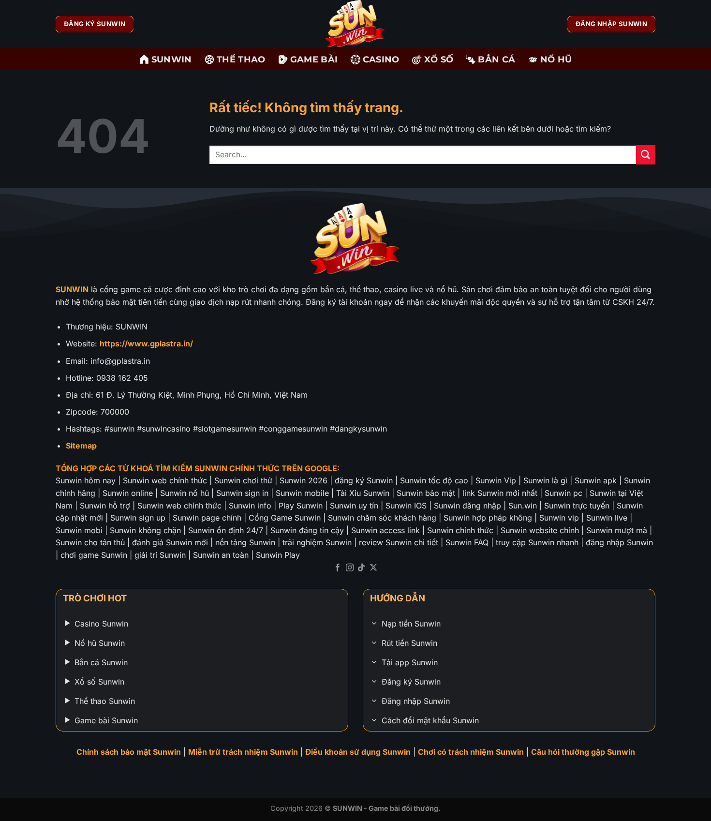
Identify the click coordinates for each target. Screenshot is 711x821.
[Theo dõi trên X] (373, 568)
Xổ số (439, 59)
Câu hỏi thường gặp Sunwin (583, 752)
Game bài (314, 59)
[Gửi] (645, 154)
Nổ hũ (556, 59)
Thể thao (241, 59)
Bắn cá (496, 59)
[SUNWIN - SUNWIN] (355, 24)
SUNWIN (171, 59)
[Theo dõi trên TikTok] (361, 568)
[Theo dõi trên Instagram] (350, 568)
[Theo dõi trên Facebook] (337, 568)
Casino (381, 59)
